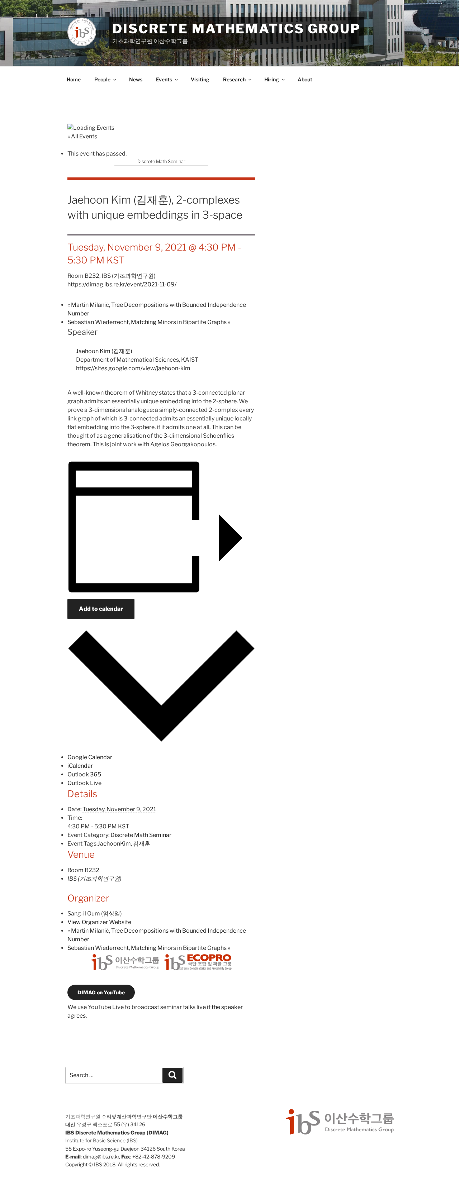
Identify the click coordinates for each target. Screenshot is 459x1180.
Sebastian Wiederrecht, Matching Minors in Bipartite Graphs (148, 322)
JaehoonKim (114, 843)
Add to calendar (101, 608)
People (102, 79)
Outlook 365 (84, 774)
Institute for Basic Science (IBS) (101, 1140)
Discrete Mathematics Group (236, 29)
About (305, 79)
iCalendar (80, 765)
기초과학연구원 (82, 1116)
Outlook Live (84, 783)
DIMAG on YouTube (101, 992)
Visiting (200, 79)
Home (74, 79)
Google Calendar (89, 757)
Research (234, 79)
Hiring (271, 79)
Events (164, 79)
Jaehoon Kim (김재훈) (104, 351)
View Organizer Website (99, 922)
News (135, 79)
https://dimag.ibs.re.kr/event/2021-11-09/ (121, 284)
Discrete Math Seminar (161, 161)
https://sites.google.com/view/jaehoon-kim (133, 368)
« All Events (82, 136)
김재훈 (141, 843)
